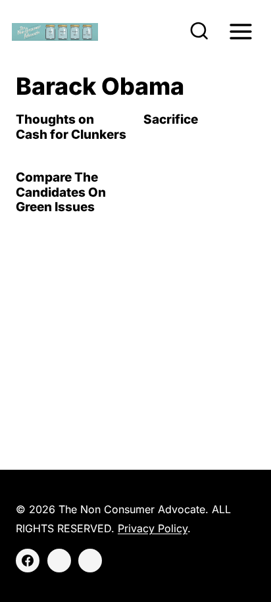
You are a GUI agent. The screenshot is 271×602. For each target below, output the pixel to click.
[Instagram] (59, 560)
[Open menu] (240, 31)
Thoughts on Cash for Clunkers (71, 127)
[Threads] (90, 560)
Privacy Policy (152, 528)
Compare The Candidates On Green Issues (61, 192)
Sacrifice (170, 119)
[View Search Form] (199, 31)
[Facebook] (27, 560)
